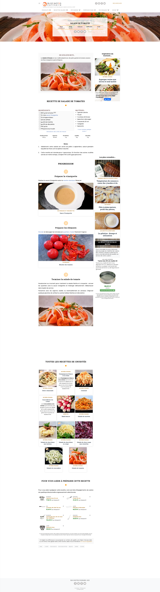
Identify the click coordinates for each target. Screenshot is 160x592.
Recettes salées (60, 10)
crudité (46, 546)
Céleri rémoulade (47, 390)
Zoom (114, 10)
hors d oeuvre (53, 546)
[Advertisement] (80, 46)
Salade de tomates (78, 468)
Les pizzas (107, 204)
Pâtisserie (75, 10)
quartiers (66, 232)
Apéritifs (65, 414)
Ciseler (72, 232)
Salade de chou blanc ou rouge (66, 443)
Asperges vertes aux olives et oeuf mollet (107, 80)
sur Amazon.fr (55, 500)
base (41, 546)
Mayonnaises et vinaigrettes (65, 210)
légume (71, 546)
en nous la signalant (86, 541)
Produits (45, 10)
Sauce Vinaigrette (66, 213)
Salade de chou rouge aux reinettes (84, 443)
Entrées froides (88, 20)
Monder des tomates (66, 265)
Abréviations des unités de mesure (56, 131)
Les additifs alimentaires (107, 230)
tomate (82, 546)
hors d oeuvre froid (62, 546)
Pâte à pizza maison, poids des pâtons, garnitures (107, 208)
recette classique (69, 180)
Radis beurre (66, 416)
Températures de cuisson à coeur (107, 178)
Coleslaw (84, 390)
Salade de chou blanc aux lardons (48, 443)
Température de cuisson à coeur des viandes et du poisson (107, 182)
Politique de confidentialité (81, 588)
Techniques (103, 10)
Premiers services (80, 20)
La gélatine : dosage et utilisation (107, 234)
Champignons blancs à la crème (66, 374)
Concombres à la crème (47, 400)
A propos (77, 588)
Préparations (88, 10)
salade (76, 546)
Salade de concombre (54, 468)
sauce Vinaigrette (52, 115)
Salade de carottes (84, 416)
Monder (41, 232)
